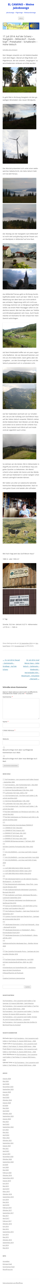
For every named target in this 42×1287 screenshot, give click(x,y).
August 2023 (7, 1119)
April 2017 (6, 1218)
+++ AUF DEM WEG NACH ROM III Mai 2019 (17, 873)
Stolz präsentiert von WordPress (13, 1283)
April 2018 (6, 1205)
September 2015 (8, 1232)
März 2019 (6, 1191)
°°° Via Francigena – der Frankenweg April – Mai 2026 (20, 785)
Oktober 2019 (7, 1175)
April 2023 (6, 1124)
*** (4, 822)
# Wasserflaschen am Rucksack (13, 973)
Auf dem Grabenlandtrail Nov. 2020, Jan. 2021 (17, 962)
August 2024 (7, 1103)
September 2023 (8, 1116)
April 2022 (6, 1135)
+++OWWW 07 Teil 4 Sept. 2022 (13, 836)
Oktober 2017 (7, 1210)
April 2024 (6, 1111)
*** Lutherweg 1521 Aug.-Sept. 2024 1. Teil (17, 804)
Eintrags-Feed (7, 1264)
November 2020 (8, 1157)
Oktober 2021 (7, 1140)
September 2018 (8, 1197)
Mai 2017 (6, 1216)
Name (6, 722)
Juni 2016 (6, 1226)
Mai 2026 (6, 1081)
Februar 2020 (7, 1173)
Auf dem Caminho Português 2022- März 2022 (18, 847)
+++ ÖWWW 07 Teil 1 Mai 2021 (12, 828)
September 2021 (8, 1143)
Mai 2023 (6, 1122)
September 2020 (8, 1162)
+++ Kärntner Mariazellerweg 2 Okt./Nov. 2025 (18, 790)
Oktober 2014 (7, 1240)
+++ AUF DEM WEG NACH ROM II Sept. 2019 (17, 871)
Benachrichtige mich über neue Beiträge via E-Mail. (20, 760)
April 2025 (6, 1097)
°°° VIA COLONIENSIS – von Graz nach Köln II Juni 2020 (21, 857)
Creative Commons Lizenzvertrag (14, 978)
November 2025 (8, 1087)
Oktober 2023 (7, 1114)
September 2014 (8, 1243)
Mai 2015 (6, 1237)
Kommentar (8, 697)
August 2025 (7, 1092)
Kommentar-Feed (8, 1267)
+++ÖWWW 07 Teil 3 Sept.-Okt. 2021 (14, 833)
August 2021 (7, 1146)
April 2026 (6, 1084)
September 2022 (8, 1127)
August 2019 (7, 1181)
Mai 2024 (6, 1108)
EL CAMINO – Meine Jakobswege (21, 6)
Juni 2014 (6, 1245)
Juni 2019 (6, 1183)
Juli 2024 (5, 1105)
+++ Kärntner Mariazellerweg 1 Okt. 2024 (16, 801)
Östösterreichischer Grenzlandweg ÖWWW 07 (18, 825)
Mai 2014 (6, 1248)
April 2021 (6, 1151)
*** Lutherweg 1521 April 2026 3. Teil (15, 787)
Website (6, 739)
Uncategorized (19, 646)
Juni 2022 (6, 1130)
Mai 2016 (6, 1229)
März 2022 (6, 1138)
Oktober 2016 (7, 1224)
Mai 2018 (6, 1202)
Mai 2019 (6, 1186)
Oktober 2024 (7, 1100)
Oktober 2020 (7, 1159)
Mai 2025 (6, 1095)
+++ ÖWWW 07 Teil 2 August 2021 (14, 830)
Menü (21, 18)
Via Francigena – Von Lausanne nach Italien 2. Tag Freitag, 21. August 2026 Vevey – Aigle (20, 1057)
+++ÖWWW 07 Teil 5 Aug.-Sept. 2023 (14, 838)
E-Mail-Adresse (9, 730)
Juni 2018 (6, 1200)
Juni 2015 (6, 1234)
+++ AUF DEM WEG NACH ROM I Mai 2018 (16, 868)
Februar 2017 (7, 1221)
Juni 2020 (6, 1167)
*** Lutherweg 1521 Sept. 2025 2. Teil (15, 793)
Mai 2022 (6, 1132)
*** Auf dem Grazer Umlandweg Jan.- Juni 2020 (18, 959)
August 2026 (7, 1079)
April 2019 (6, 1189)
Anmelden (6, 1261)
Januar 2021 (6, 1154)
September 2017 (8, 1213)
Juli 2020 (5, 1165)
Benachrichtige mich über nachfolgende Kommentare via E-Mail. (18, 751)
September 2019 (8, 1178)
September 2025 (8, 1089)
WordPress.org (8, 1269)
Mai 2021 (6, 1148)
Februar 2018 (7, 1208)
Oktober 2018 (7, 1194)
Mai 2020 (6, 1170)
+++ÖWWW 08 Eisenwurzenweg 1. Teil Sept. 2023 (19, 841)
